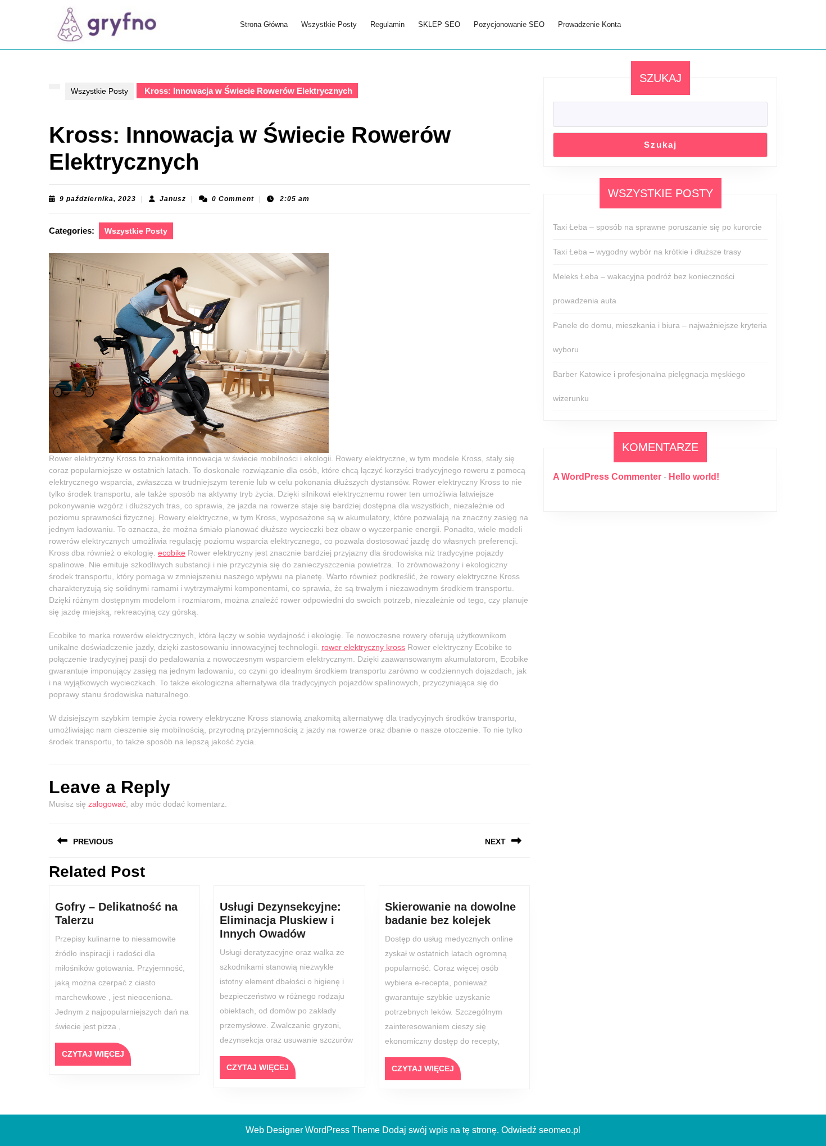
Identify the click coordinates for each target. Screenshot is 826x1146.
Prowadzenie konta (589, 24)
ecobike (171, 552)
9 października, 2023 (98, 199)
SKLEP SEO (439, 24)
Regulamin (387, 24)
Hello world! (694, 476)
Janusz (173, 199)
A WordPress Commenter (607, 476)
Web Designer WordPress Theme (313, 1130)
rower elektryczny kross (363, 647)
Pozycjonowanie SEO (509, 24)
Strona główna (264, 24)
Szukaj (660, 78)
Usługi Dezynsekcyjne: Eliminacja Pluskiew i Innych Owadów (280, 920)
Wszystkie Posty (329, 24)
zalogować (107, 803)
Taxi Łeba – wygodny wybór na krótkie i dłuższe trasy (647, 251)
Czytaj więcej (96, 1057)
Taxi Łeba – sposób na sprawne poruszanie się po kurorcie (657, 226)
